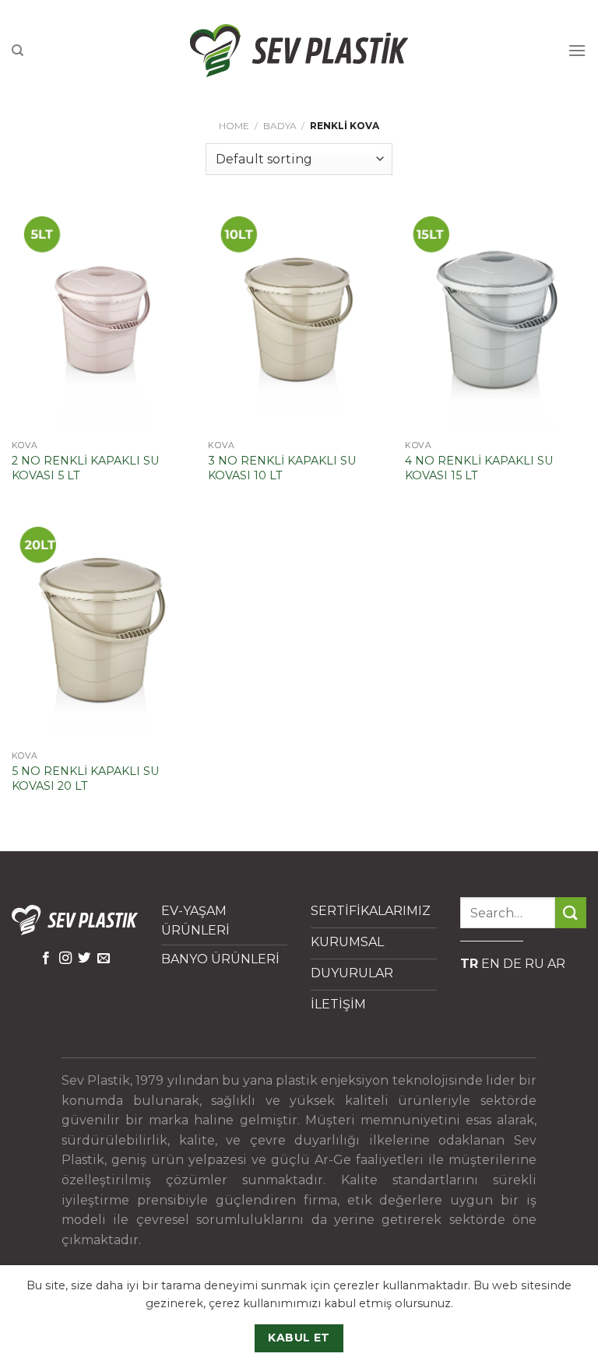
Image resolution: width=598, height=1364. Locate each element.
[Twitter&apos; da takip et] (84, 959)
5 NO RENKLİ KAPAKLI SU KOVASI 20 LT (85, 778)
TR (469, 963)
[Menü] (577, 50)
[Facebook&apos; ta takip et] (46, 959)
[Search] (17, 50)
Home (234, 125)
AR (556, 963)
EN (490, 963)
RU (534, 963)
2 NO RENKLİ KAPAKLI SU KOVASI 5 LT (85, 468)
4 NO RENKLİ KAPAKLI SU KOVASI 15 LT (479, 468)
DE (512, 963)
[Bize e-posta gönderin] (103, 959)
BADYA (280, 125)
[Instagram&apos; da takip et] (65, 959)
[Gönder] (570, 912)
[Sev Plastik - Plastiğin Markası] (299, 50)
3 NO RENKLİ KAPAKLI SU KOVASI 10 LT (282, 468)
